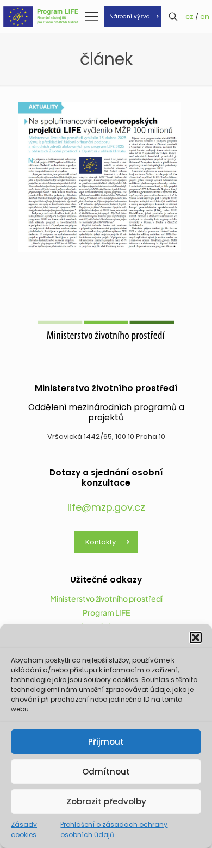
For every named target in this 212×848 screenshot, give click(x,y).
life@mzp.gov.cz (106, 507)
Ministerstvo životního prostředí (106, 598)
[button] (195, 637)
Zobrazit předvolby (106, 801)
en (204, 16)
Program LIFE (106, 612)
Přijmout (106, 741)
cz (189, 16)
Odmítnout (106, 771)
